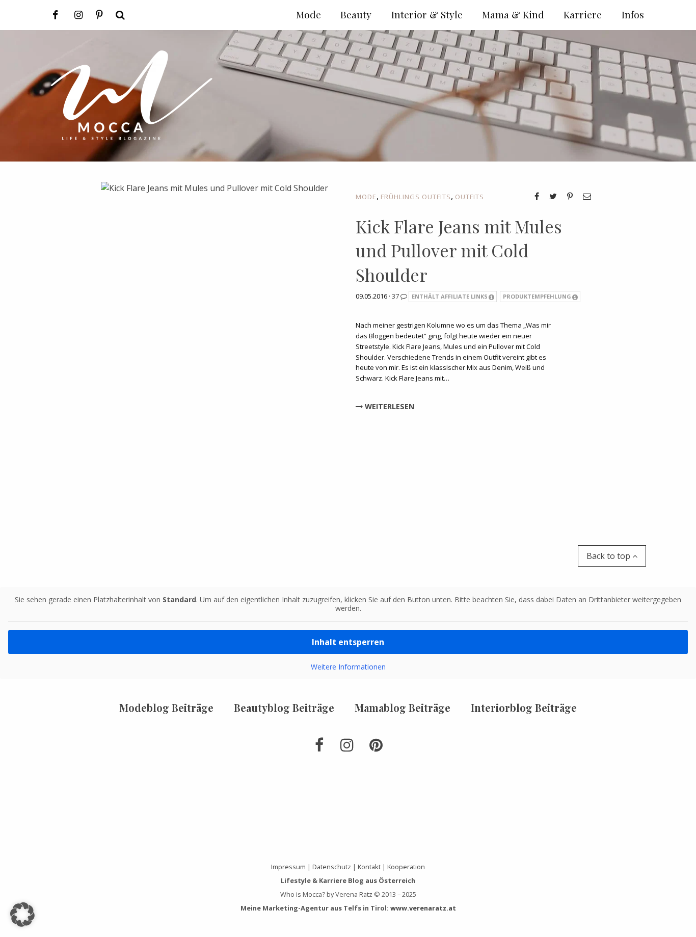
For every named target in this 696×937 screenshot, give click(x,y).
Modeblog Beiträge (166, 707)
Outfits (469, 196)
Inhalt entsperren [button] (348, 642)
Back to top (609, 555)
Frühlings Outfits (416, 196)
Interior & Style (427, 14)
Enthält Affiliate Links (450, 296)
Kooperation (406, 866)
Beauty (355, 14)
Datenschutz (331, 866)
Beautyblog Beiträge (284, 707)
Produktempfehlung (537, 296)
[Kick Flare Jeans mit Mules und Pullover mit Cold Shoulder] (214, 341)
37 (396, 296)
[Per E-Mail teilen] (587, 196)
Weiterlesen (388, 406)
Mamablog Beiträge (402, 707)
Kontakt (369, 866)
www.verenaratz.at (423, 908)
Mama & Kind (513, 14)
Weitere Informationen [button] (348, 667)
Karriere (583, 14)
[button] (22, 914)
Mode (366, 196)
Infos (633, 14)
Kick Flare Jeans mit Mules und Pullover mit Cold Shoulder (459, 250)
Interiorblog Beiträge (524, 707)
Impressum (288, 866)
